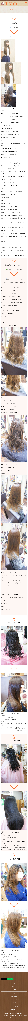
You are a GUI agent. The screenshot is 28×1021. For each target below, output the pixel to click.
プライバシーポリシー (14, 1006)
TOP (2, 14)
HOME (14, 983)
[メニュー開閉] (26, 3)
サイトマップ (14, 1009)
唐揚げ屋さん (14, 996)
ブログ (14, 1002)
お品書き (14, 989)
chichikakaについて (14, 993)
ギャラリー (14, 999)
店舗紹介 (14, 986)
